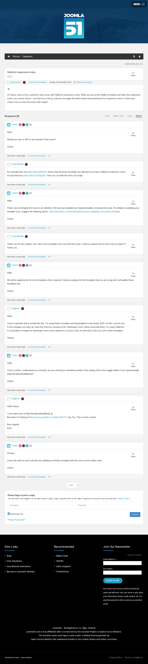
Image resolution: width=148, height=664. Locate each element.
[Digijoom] (9, 308)
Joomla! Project (89, 631)
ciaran (14, 124)
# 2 (49, 185)
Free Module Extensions (19, 566)
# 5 (49, 300)
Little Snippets (63, 566)
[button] (139, 4)
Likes (107, 116)
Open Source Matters (110, 631)
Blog (9, 556)
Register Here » (123, 498)
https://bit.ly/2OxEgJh (34, 175)
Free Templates (14, 561)
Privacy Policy (115, 657)
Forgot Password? (16, 519)
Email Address (110, 559)
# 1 (49, 156)
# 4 (49, 257)
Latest (129, 116)
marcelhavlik (15, 82)
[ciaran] (9, 125)
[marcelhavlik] (8, 82)
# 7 (49, 390)
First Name (107, 569)
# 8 (49, 437)
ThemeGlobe (62, 571)
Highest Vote (118, 116)
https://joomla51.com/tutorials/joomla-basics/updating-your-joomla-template (84, 211)
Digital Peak (62, 556)
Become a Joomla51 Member (21, 571)
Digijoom (16, 308)
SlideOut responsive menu (21, 72)
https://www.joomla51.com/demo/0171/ (47, 417)
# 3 (49, 228)
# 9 (49, 477)
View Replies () (134, 64)
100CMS (59, 561)
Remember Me (17, 514)
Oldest (139, 116)
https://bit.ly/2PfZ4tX (36, 172)
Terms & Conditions (134, 657)
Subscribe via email (84, 82)
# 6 (49, 347)
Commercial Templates (38, 82)
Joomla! (47, 635)
